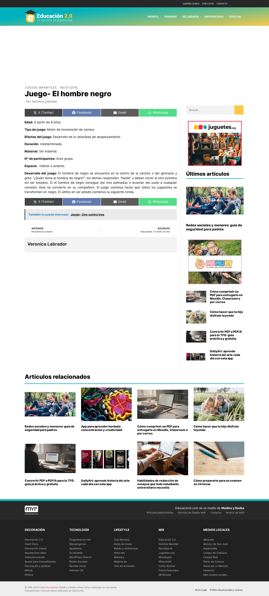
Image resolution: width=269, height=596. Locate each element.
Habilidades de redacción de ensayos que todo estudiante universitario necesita (158, 484)
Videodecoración (35, 557)
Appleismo (75, 548)
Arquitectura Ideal (35, 552)
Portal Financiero (169, 570)
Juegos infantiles (41, 87)
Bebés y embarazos (126, 548)
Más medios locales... (216, 574)
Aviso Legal (201, 589)
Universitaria (214, 16)
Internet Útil (76, 570)
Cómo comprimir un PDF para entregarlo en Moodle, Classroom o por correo (226, 297)
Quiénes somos (191, 3)
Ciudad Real (210, 557)
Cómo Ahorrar (167, 565)
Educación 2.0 (167, 539)
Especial (235, 16)
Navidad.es (165, 548)
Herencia (208, 570)
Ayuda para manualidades (40, 561)
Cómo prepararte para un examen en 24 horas (218, 482)
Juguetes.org (167, 552)
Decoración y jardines (38, 565)
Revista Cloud (77, 565)
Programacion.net (80, 539)
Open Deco (31, 543)
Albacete (208, 539)
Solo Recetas (122, 539)
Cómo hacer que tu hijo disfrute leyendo (226, 313)
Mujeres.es (120, 561)
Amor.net (119, 552)
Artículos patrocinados (160, 512)
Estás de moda (123, 543)
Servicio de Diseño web (192, 512)
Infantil (153, 16)
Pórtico (29, 574)
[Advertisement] (134, 53)
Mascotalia (165, 561)
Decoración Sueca (35, 548)
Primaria (170, 16)
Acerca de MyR (235, 512)
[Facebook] (235, 3)
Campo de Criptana (215, 552)
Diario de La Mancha (215, 565)
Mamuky (119, 557)
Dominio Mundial (168, 543)
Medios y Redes (232, 508)
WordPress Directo (80, 557)
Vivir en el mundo (124, 565)
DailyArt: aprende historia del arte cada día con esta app (225, 354)
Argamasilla (210, 548)
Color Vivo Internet (48, 587)
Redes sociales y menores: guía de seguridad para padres (214, 227)
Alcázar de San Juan (215, 543)
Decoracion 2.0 (34, 539)
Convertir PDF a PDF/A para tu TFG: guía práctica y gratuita (226, 335)
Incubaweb (76, 552)
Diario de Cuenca (213, 561)
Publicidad (208, 3)
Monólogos (165, 557)
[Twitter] (241, 3)
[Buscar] (239, 110)
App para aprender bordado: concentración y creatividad (101, 428)
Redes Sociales (78, 561)
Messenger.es (77, 543)
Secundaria (190, 16)
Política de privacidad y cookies (226, 589)
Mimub (29, 570)
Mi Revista (165, 574)
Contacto (221, 3)
